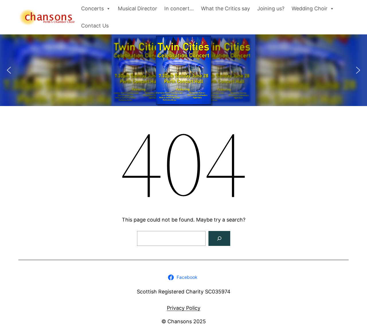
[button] (8, 70)
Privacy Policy (183, 308)
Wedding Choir (309, 8)
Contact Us (95, 26)
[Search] (219, 238)
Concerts (92, 8)
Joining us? (270, 8)
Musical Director (137, 8)
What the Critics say (225, 8)
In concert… (179, 8)
